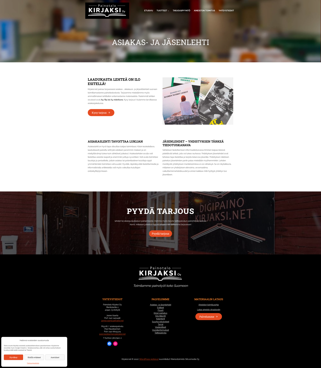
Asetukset (55, 357)
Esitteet (160, 307)
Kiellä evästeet (34, 357)
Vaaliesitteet (160, 327)
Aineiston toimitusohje (208, 305)
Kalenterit (160, 319)
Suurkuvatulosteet (160, 321)
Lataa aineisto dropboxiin (208, 309)
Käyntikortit (160, 316)
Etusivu (148, 10)
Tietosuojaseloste (33, 363)
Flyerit (160, 310)
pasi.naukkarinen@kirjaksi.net (112, 334)
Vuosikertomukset (160, 330)
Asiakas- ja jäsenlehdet (160, 305)
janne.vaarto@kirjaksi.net (112, 320)
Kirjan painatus (160, 313)
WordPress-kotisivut (149, 359)
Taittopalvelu (161, 333)
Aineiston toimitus (204, 10)
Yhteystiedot (226, 10)
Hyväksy (13, 357)
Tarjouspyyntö (181, 10)
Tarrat (160, 324)
